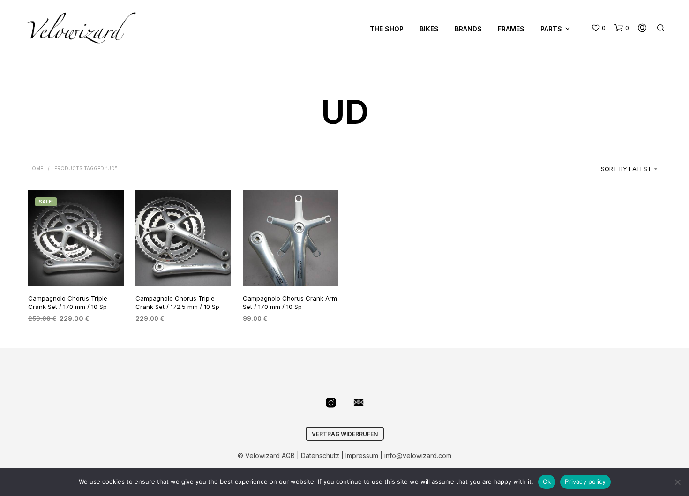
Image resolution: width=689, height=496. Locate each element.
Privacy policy (585, 481)
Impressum (361, 455)
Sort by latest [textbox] (626, 169)
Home (35, 168)
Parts (551, 29)
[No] (677, 482)
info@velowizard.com (417, 455)
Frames (511, 29)
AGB (288, 455)
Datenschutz (320, 455)
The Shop (387, 29)
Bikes (429, 29)
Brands (468, 29)
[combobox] (614, 168)
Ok (547, 481)
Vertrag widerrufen (345, 433)
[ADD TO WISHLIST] (76, 268)
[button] (598, 28)
